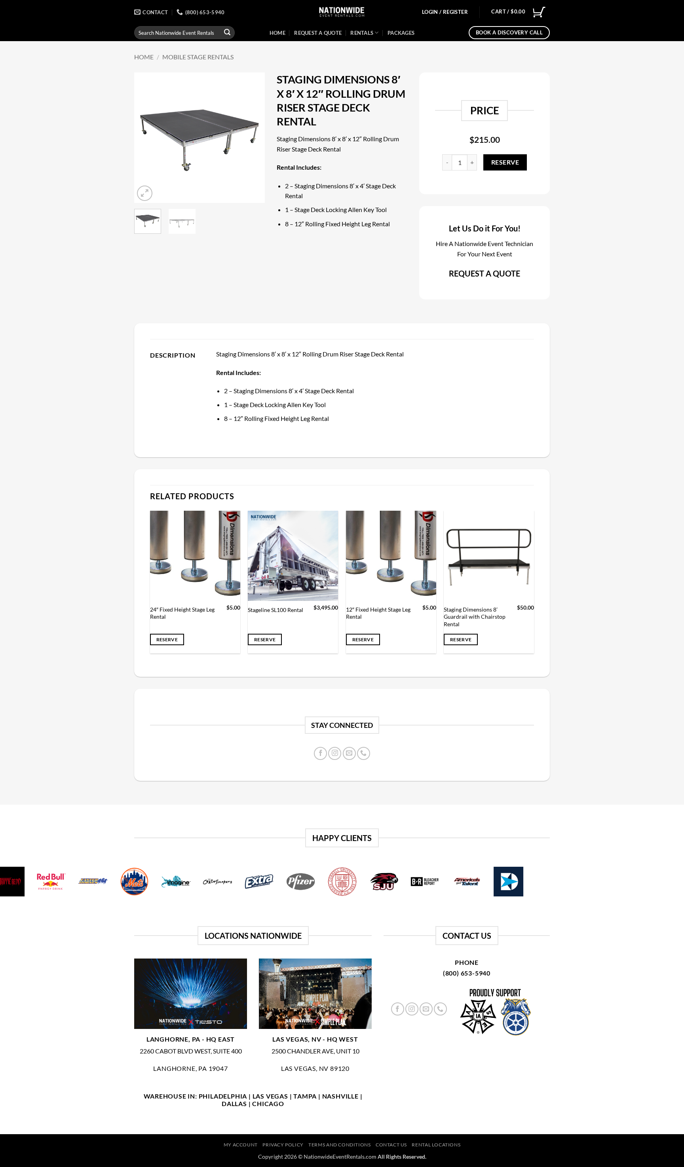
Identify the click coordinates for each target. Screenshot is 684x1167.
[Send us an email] (349, 753)
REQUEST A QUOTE (484, 273)
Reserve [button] (167, 639)
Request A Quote (318, 33)
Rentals (361, 33)
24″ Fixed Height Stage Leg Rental (182, 613)
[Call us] (363, 753)
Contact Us (391, 1145)
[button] (444, 12)
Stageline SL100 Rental (275, 609)
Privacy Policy (283, 1145)
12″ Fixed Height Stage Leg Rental (378, 613)
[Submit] (227, 33)
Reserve (505, 162)
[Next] (252, 138)
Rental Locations (436, 1145)
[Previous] (147, 138)
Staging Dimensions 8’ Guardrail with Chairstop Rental (474, 616)
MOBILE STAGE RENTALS (198, 57)
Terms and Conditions (339, 1145)
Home (277, 33)
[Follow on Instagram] (334, 753)
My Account (241, 1145)
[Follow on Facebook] (320, 753)
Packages (401, 33)
